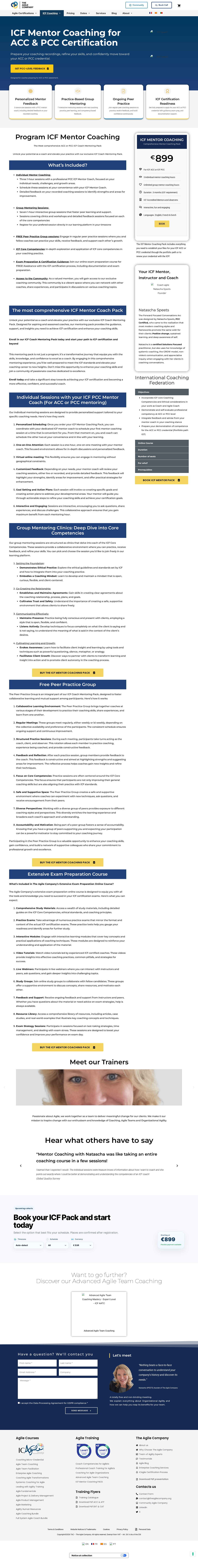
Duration (142, 449)
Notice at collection (82, 1555)
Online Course (145, 443)
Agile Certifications (23, 13)
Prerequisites (145, 469)
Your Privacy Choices (108, 1555)
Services (101, 13)
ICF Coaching (50, 13)
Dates (83, 13)
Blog (114, 13)
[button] (162, 392)
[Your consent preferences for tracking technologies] (193, 1554)
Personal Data (144, 1529)
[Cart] (179, 6)
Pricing (71, 13)
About (125, 13)
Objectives (143, 392)
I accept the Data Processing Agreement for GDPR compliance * (54, 1403)
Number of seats (147, 456)
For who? (143, 463)
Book (162, 223)
